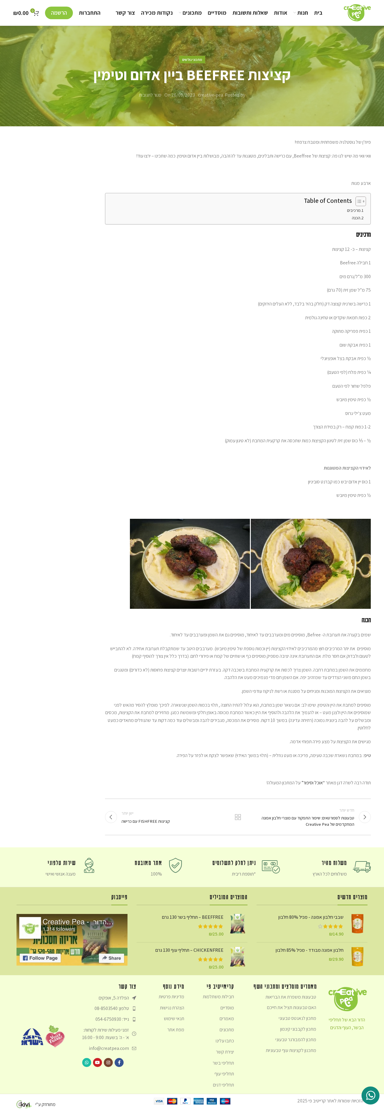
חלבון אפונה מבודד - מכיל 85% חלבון (309, 950)
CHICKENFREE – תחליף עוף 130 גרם (189, 950)
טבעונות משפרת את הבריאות (291, 997)
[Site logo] (357, 12)
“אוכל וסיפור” (313, 783)
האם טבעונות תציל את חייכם (291, 1007)
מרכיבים (354, 210)
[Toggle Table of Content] (357, 201)
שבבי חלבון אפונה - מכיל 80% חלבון (311, 917)
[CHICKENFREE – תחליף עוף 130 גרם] (238, 959)
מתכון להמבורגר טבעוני (295, 1039)
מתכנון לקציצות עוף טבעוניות (291, 1050)
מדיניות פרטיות (171, 996)
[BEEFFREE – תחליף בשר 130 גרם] (238, 926)
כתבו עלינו (225, 1041)
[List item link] (105, 1008)
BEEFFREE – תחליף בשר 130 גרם (193, 917)
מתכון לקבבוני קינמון (298, 1029)
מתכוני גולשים (192, 59)
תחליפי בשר (223, 1063)
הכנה (356, 218)
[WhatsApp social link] (86, 1062)
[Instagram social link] (108, 1062)
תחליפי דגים (223, 1085)
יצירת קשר (225, 1052)
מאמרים (227, 1018)
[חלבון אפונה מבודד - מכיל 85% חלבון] (358, 956)
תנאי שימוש (174, 1018)
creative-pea (210, 95)
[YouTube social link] (97, 1062)
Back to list (238, 817)
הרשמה (59, 12)
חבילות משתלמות (218, 996)
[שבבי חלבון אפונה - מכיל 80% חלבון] (358, 926)
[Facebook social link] (119, 1062)
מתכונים (227, 1029)
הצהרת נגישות (172, 1008)
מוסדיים (227, 1008)
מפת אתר (175, 1029)
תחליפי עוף (224, 1074)
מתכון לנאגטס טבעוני (297, 1018)
